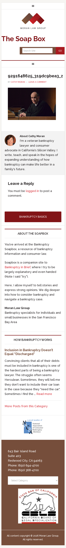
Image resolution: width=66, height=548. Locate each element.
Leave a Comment (38, 82)
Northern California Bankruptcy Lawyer (33, 21)
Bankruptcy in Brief (17, 267)
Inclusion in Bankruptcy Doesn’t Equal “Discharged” (29, 352)
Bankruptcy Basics (33, 216)
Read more (44, 394)
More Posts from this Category (26, 406)
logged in (32, 191)
